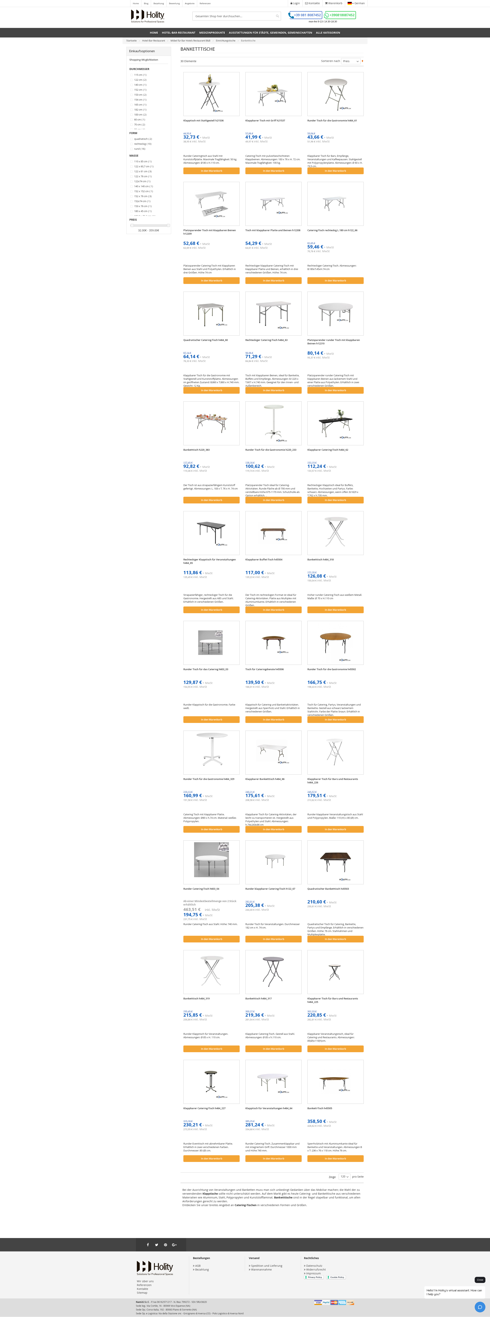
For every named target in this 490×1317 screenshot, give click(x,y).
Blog (146, 3)
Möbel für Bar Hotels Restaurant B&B (191, 40)
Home (136, 3)
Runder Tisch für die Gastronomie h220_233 (270, 449)
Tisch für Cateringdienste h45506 (264, 669)
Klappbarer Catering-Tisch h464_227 (204, 1108)
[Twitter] (157, 1244)
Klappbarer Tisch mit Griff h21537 (265, 120)
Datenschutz (314, 1265)
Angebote (189, 3)
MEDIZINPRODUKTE (212, 32)
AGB (198, 1265)
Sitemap (142, 1292)
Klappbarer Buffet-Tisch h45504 (263, 559)
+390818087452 (342, 15)
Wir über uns (145, 1281)
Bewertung (174, 3)
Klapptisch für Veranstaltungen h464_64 (268, 1108)
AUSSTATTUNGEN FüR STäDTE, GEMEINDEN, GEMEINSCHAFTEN (270, 32)
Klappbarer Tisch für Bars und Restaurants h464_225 (332, 1000)
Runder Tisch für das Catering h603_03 (205, 669)
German (359, 3)
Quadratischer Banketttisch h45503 (328, 888)
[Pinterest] (165, 1244)
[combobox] (236, 16)
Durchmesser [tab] (139, 69)
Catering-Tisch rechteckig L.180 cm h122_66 (332, 230)
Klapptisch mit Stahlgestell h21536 (203, 120)
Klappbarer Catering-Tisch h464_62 (327, 449)
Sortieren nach (330, 61)
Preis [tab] (133, 219)
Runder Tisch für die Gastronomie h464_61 (332, 120)
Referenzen (205, 3)
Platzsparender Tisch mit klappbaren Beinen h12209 (209, 231)
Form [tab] (133, 133)
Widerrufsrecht (316, 1269)
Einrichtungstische (226, 40)
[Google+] (174, 1244)
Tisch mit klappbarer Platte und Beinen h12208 (272, 230)
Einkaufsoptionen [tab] (142, 51)
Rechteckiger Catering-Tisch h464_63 (266, 340)
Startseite (131, 40)
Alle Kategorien (328, 32)
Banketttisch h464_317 (258, 998)
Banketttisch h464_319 (196, 998)
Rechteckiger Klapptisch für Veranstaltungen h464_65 (209, 561)
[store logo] (147, 16)
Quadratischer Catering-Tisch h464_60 (205, 340)
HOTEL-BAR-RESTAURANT (178, 32)
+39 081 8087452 (307, 15)
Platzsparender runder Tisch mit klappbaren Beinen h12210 (333, 341)
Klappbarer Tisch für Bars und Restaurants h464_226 (332, 780)
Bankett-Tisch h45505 (319, 1108)
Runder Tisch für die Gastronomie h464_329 (208, 779)
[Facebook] (148, 1244)
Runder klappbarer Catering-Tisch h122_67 (270, 888)
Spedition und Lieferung (266, 1265)
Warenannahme (261, 1269)
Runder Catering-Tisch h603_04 (201, 888)
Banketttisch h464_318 (320, 559)
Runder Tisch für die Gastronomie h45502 (331, 669)
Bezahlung (159, 3)
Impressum (313, 1273)
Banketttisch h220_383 (196, 449)
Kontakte (142, 1289)
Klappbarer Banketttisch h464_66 (264, 779)
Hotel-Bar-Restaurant (154, 40)
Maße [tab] (133, 155)
